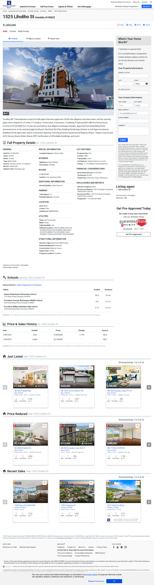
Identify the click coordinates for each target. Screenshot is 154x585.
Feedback (60, 547)
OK (114, 581)
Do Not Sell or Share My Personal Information (75, 550)
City (120, 80)
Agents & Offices (65, 6)
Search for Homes (28, 6)
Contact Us (71, 547)
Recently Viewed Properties (126, 6)
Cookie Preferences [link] (82, 556)
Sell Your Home (47, 6)
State (136, 80)
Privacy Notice (137, 177)
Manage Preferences (96, 581)
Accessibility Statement (83, 553)
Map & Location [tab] (34, 39)
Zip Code (124, 89)
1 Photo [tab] (13, 39)
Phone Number (123, 117)
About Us (136, 2)
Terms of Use (126, 177)
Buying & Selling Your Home (121, 2)
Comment (121, 125)
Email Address (123, 109)
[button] (147, 6)
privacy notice (91, 575)
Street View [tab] (54, 39)
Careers (144, 2)
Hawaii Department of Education (29, 285)
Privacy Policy (102, 547)
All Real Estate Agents (28, 547)
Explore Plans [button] (114, 566)
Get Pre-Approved (133, 234)
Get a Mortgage (84, 6)
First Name (122, 102)
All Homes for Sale (10, 547)
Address (124, 72)
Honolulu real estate (65, 538)
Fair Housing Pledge (64, 556)
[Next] (149, 387)
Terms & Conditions (64, 553)
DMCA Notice (100, 553)
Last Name (138, 102)
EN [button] (151, 2)
